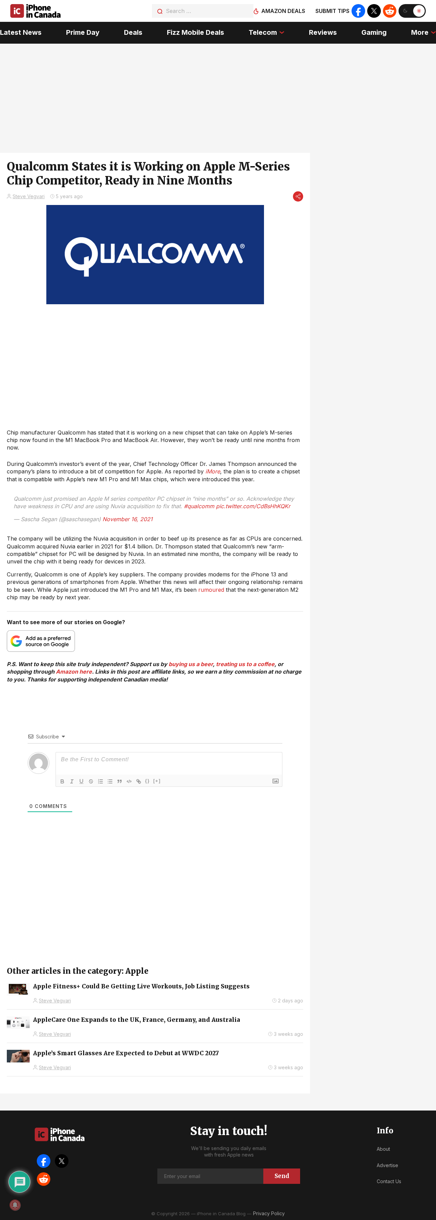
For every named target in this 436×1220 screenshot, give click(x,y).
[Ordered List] (100, 781)
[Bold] (62, 781)
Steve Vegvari (29, 196)
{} (147, 780)
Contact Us (389, 1181)
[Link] (138, 781)
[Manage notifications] (15, 1205)
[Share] (298, 196)
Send (282, 1176)
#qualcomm (199, 506)
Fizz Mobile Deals (195, 32)
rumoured (211, 589)
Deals (133, 32)
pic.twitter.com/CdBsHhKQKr (253, 506)
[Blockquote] (119, 781)
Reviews (323, 32)
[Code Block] (129, 781)
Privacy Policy (269, 1213)
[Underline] (81, 781)
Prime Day (82, 32)
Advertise (387, 1165)
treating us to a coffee (245, 664)
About (383, 1149)
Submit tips (332, 11)
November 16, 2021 (128, 519)
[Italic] (72, 781)
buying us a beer (191, 664)
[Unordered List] (110, 781)
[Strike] (91, 781)
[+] (157, 780)
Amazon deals (283, 11)
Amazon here (74, 671)
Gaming (374, 32)
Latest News (21, 32)
